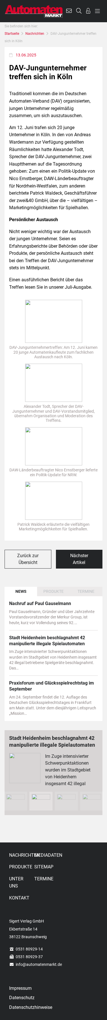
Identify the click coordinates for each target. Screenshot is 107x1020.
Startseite (12, 34)
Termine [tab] (86, 591)
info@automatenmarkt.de (39, 964)
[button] (69, 11)
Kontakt (19, 898)
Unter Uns (16, 882)
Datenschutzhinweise (30, 1007)
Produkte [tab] (53, 591)
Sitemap (43, 867)
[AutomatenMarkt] (34, 11)
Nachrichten (34, 34)
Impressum (20, 988)
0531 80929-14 (29, 949)
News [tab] (21, 591)
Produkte (20, 867)
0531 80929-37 (29, 956)
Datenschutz (22, 997)
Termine (43, 878)
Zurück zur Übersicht (28, 559)
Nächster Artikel (79, 559)
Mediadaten (45, 855)
